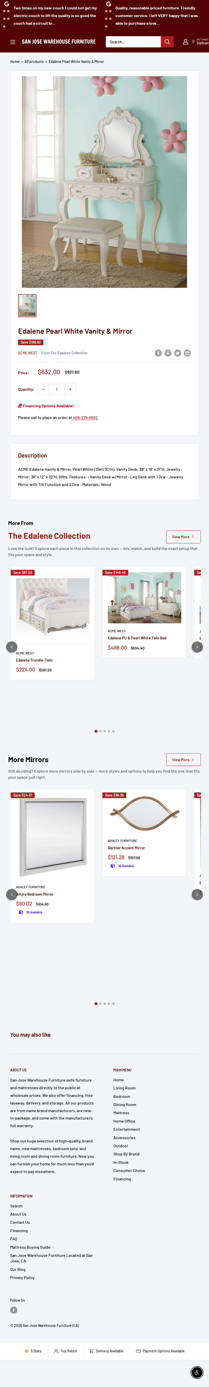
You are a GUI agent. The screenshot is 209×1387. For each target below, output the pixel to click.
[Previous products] (11, 647)
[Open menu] (12, 42)
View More (180, 536)
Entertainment (126, 1129)
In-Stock (120, 1162)
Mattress (121, 1112)
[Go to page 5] (113, 731)
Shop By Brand (126, 1153)
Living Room (124, 1087)
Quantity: (26, 389)
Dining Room (124, 1104)
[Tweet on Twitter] (177, 353)
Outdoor (120, 1145)
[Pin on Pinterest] (168, 353)
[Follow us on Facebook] (13, 1310)
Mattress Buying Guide (30, 1247)
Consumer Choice (129, 1170)
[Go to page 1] (95, 731)
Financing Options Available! (48, 405)
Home (15, 61)
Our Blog (17, 1269)
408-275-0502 (85, 417)
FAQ (13, 1238)
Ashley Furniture (30, 887)
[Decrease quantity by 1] (43, 389)
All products (34, 61)
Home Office (124, 1121)
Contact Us (20, 1222)
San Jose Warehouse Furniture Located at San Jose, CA (51, 1258)
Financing (122, 1178)
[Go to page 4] (109, 731)
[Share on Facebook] (158, 353)
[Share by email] (187, 353)
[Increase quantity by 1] (70, 389)
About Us (18, 1213)
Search (16, 1205)
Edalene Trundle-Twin (34, 660)
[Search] (167, 41)
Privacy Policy (22, 1277)
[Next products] (197, 647)
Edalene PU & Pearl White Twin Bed (137, 638)
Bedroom (121, 1096)
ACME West (27, 353)
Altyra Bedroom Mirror (35, 894)
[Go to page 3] (104, 731)
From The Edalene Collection (64, 353)
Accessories (124, 1137)
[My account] (185, 42)
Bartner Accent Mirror (126, 847)
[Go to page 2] (100, 731)
